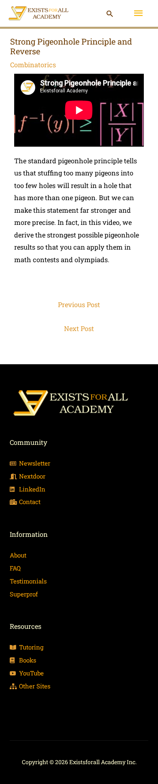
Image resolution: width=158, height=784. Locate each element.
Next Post (79, 328)
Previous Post (79, 304)
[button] (109, 13)
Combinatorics (33, 64)
